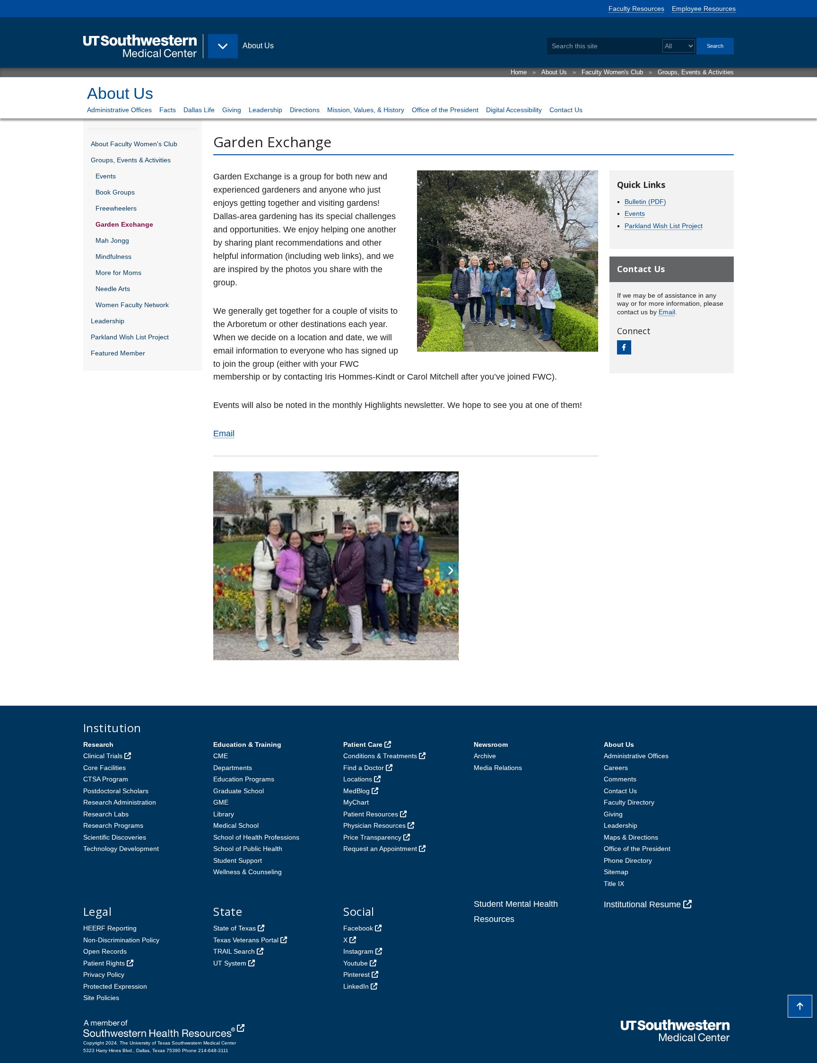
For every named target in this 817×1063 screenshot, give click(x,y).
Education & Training (247, 744)
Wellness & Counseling (247, 872)
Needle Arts (113, 288)
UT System (229, 963)
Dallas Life (199, 110)
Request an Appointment (380, 848)
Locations (357, 779)
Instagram (358, 951)
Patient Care (362, 744)
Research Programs (113, 825)
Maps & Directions (631, 837)
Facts (167, 110)
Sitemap (616, 872)
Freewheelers (116, 208)
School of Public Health (247, 848)
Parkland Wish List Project (130, 337)
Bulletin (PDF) (645, 201)
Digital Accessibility (514, 110)
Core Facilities (104, 767)
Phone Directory (628, 860)
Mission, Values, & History (365, 110)
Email (224, 433)
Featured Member (118, 353)
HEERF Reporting (110, 928)
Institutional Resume (642, 904)
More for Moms (118, 272)
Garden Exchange (124, 224)
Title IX (614, 883)
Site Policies (101, 997)
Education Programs (243, 779)
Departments (232, 767)
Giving (231, 110)
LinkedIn (356, 986)
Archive (485, 756)
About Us (554, 72)
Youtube (355, 963)
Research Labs (106, 814)
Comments (620, 779)
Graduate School (238, 791)
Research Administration (119, 802)
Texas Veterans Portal (245, 940)
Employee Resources (704, 8)
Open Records (105, 951)
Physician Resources (374, 825)
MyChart (356, 802)
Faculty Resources (636, 8)
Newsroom (491, 744)
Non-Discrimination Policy (121, 940)
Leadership (265, 110)
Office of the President (445, 110)
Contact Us (565, 110)
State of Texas (234, 928)
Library (223, 814)
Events (106, 176)
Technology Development (121, 848)
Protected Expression (115, 986)
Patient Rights (104, 963)
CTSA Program (105, 779)
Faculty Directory (629, 802)
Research (98, 744)
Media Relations (498, 767)
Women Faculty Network (132, 305)
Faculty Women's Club (612, 72)
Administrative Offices (119, 110)
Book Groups (115, 192)
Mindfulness (113, 256)
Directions (305, 110)
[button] (449, 570)
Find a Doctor (363, 767)
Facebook (358, 928)
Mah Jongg (112, 240)
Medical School (236, 825)
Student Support (237, 860)
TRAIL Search (234, 951)
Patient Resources (370, 814)
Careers (616, 767)
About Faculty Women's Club (134, 144)
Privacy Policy (103, 974)
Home (519, 72)
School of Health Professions (256, 837)
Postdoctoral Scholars (115, 791)
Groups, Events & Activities (696, 72)
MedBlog (356, 791)
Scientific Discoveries (114, 837)
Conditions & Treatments (380, 756)
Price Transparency (372, 837)
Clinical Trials (102, 756)
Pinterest (356, 974)
